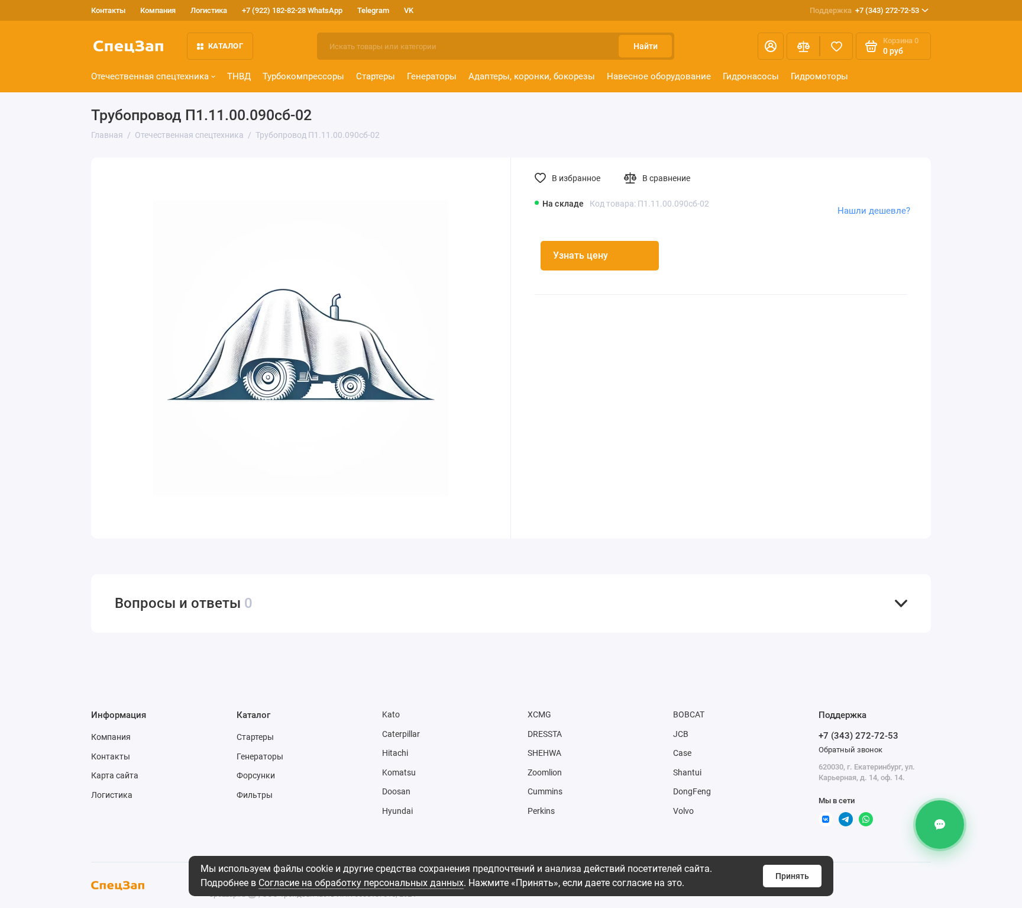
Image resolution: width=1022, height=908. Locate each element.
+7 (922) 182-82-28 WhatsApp (292, 10)
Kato (391, 714)
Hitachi (395, 753)
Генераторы (432, 76)
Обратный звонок (850, 749)
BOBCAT (688, 714)
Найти (645, 46)
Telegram (373, 10)
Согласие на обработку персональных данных (361, 882)
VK (408, 10)
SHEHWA (544, 753)
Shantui (687, 772)
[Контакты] (940, 824)
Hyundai (397, 811)
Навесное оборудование (659, 76)
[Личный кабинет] (771, 46)
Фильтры (255, 795)
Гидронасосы (751, 76)
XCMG (539, 714)
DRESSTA (545, 734)
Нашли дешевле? (873, 210)
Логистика (208, 10)
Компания (158, 10)
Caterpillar (401, 734)
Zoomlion (545, 772)
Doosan (396, 791)
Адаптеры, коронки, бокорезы (531, 76)
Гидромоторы (819, 76)
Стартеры (375, 76)
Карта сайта (114, 775)
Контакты (108, 10)
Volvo (683, 811)
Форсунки (256, 775)
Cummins (545, 791)
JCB (680, 734)
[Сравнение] (803, 46)
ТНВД (239, 76)
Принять (792, 876)
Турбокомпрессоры (303, 76)
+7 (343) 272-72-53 (864, 10)
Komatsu (399, 772)
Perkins (541, 811)
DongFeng (692, 791)
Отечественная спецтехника (150, 76)
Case (682, 753)
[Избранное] (836, 46)
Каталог (225, 45)
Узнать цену (580, 255)
